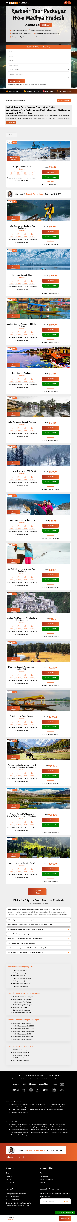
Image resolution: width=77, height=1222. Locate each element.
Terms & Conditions (47, 1179)
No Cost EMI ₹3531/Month (50, 538)
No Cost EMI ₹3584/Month (50, 587)
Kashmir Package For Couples (22, 1005)
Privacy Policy (44, 1176)
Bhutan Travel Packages (39, 1124)
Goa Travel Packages (38, 1104)
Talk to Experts (65, 1212)
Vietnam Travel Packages (60, 1132)
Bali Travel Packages (58, 1127)
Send (67, 1201)
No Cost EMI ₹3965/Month (50, 734)
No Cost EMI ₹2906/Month (50, 391)
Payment (9, 1179)
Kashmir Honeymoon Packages (23, 997)
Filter (13, 135)
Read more (11, 123)
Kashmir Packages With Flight (22, 1013)
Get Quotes (50, 172)
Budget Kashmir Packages (21, 1010)
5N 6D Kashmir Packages (21, 1058)
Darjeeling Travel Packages (19, 1112)
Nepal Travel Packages (38, 1130)
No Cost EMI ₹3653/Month (50, 636)
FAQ (41, 1173)
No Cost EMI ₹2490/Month (50, 244)
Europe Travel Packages (18, 1127)
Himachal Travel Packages (19, 1107)
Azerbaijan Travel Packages (20, 1135)
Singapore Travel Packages (58, 1130)
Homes (8, 101)
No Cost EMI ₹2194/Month (50, 185)
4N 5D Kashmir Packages (21, 1055)
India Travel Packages (56, 1110)
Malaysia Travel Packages (39, 1132)
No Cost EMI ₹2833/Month (50, 342)
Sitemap (43, 1182)
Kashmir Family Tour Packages (22, 999)
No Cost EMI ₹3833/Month (50, 685)
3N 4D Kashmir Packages (21, 1053)
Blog (7, 1173)
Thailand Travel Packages (19, 1124)
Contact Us (10, 1182)
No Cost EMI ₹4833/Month (50, 881)
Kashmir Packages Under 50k (22, 1034)
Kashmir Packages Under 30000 (23, 1029)
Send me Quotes (15, 81)
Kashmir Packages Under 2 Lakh (23, 1039)
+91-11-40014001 (13, 1197)
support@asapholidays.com (17, 1194)
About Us (9, 1176)
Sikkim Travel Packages (37, 1110)
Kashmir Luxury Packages (21, 1007)
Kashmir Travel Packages (40, 1107)
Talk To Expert (51, 177)
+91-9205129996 (13, 1200)
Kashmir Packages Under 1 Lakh (23, 1037)
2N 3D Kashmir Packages (21, 1050)
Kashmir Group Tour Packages (22, 1002)
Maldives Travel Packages (19, 1130)
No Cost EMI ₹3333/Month (50, 489)
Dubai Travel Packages (57, 1124)
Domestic (15, 101)
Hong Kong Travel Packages (39, 1127)
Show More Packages (37, 891)
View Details (50, 181)
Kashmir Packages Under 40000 (23, 1031)
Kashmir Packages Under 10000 (23, 1023)
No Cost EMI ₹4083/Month (50, 783)
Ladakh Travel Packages (18, 1110)
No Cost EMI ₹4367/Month (50, 832)
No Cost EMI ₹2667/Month (50, 293)
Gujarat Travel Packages (57, 1104)
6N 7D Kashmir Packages (21, 1061)
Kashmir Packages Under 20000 (23, 1026)
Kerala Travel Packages (58, 1107)
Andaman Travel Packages (19, 1104)
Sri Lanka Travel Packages (19, 1132)
